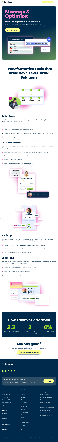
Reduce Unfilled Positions (46, 412)
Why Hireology (6, 424)
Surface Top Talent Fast (45, 405)
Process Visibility (44, 399)
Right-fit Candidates (45, 394)
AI (21, 429)
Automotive (4, 418)
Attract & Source (5, 392)
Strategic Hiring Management (47, 407)
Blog (22, 414)
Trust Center (24, 402)
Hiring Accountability (45, 410)
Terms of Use (38, 437)
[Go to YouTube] (14, 371)
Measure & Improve (6, 402)
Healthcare (4, 413)
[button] (55, 2)
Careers (23, 394)
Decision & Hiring (5, 397)
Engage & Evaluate (6, 394)
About (22, 392)
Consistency (43, 392)
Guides (22, 417)
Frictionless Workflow (45, 402)
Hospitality (4, 416)
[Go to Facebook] (3, 371)
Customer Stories (25, 420)
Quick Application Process (46, 415)
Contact (23, 397)
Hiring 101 (23, 425)
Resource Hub (24, 409)
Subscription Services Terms (49, 437)
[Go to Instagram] (11, 371)
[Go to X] (6, 371)
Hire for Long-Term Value (46, 397)
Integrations (4, 405)
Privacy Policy (30, 437)
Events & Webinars (25, 422)
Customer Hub (24, 399)
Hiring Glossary (24, 412)
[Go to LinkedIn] (8, 371)
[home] (7, 2)
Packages (4, 429)
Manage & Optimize (6, 399)
